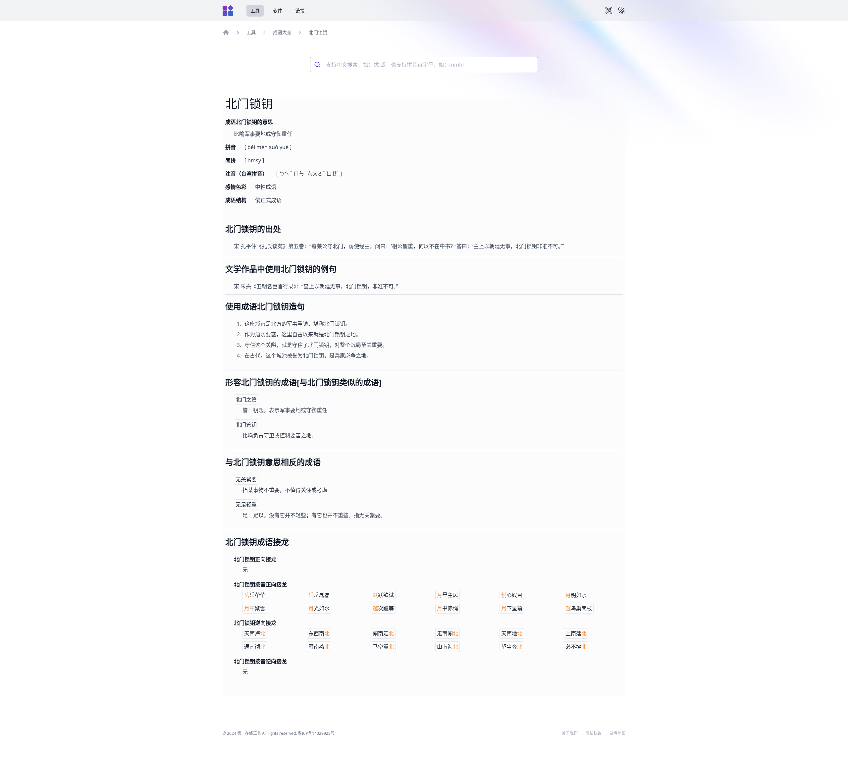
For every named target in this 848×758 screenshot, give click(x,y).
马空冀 (383, 646)
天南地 (511, 633)
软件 (277, 10)
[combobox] (424, 64)
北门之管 (246, 399)
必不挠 (576, 646)
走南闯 (447, 633)
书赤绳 (447, 608)
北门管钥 (246, 424)
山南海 (447, 646)
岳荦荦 (254, 595)
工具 (255, 10)
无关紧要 (246, 479)
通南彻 (254, 646)
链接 (300, 10)
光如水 (319, 608)
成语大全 (282, 32)
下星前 (511, 608)
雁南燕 (319, 646)
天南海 (254, 633)
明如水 (576, 595)
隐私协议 (594, 733)
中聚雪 (254, 608)
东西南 (319, 633)
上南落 (576, 633)
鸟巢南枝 (578, 608)
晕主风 (447, 595)
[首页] (226, 32)
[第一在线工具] (228, 10)
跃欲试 (383, 595)
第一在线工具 (249, 733)
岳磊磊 (319, 595)
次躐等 (383, 608)
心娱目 (511, 595)
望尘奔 (511, 646)
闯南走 (383, 633)
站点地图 (617, 733)
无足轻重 (246, 504)
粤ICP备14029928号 (316, 733)
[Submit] (318, 64)
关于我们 (570, 733)
